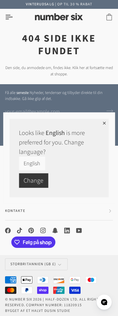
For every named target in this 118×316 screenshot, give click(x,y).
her (82, 68)
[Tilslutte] (108, 111)
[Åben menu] (14, 17)
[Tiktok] (19, 230)
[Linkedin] (67, 230)
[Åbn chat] (104, 302)
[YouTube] (79, 230)
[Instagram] (43, 230)
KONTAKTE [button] (15, 211)
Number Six (20, 299)
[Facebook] (8, 230)
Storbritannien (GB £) (33, 264)
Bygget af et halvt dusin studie (37, 310)
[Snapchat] (55, 230)
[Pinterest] (31, 230)
